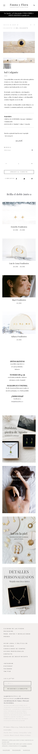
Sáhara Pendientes (19, 334)
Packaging (8, 629)
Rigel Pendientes (19, 298)
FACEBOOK (8, 666)
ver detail (19, 436)
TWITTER (7, 669)
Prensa (7, 634)
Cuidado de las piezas (14, 626)
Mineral (8, 145)
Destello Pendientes (19, 225)
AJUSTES (23, 745)
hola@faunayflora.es (17, 399)
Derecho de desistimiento (16, 654)
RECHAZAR (16, 750)
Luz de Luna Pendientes (19, 261)
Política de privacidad (18, 718)
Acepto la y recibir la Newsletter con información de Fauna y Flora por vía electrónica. (16, 697)
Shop (14, 22)
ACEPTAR (6, 750)
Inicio (6, 22)
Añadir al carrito (19, 169)
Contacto (8, 651)
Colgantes (8, 26)
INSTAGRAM (8, 661)
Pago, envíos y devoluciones (17, 631)
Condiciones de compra (15, 646)
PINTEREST (8, 664)
